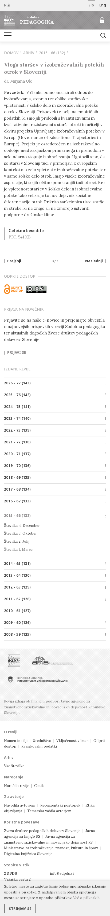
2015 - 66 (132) (52, 52)
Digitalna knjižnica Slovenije (28, 853)
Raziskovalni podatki (39, 746)
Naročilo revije (16, 785)
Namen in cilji (16, 740)
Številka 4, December (22, 525)
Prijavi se (16, 353)
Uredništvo (42, 740)
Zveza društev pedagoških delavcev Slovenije (42, 830)
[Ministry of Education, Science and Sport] (38, 679)
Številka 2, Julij (16, 541)
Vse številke (14, 765)
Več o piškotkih (86, 897)
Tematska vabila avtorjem (49, 810)
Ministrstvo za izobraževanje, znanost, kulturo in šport (51, 847)
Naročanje (13, 777)
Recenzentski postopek (60, 805)
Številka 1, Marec (18, 549)
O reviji (10, 732)
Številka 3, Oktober (20, 533)
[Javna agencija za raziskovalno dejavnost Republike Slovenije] (52, 660)
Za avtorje (14, 796)
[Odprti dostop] (13, 289)
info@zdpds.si (62, 873)
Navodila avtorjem (19, 805)
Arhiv (28, 52)
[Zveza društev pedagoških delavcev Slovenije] (14, 660)
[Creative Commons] (36, 289)
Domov (11, 52)
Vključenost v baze (72, 740)
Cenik (39, 785)
